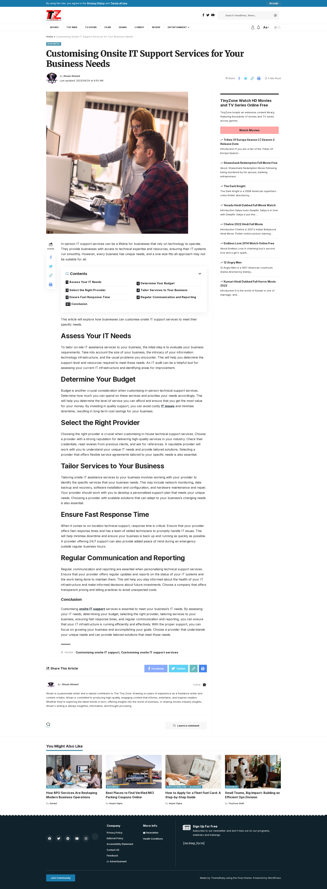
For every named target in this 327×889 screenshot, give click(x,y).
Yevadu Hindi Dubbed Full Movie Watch (250, 205)
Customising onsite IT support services (149, 652)
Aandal (53, 803)
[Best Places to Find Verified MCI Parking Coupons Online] (134, 771)
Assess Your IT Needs (85, 282)
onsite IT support (92, 609)
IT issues (167, 406)
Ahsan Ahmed (71, 76)
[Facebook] (203, 15)
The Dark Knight (234, 186)
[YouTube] (213, 15)
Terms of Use (119, 3)
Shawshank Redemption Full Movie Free (250, 162)
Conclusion (79, 304)
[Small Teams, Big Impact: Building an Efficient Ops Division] (253, 771)
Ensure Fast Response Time (89, 297)
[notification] (258, 27)
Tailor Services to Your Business (164, 290)
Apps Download (177, 787)
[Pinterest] (67, 838)
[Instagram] (86, 838)
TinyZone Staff (236, 803)
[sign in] (253, 27)
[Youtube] (76, 838)
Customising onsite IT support (97, 652)
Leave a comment (188, 725)
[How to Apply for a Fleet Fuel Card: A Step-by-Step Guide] (193, 771)
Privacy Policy (96, 3)
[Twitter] (207, 15)
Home (49, 36)
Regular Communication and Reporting (168, 297)
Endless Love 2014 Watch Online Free (249, 243)
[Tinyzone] (53, 15)
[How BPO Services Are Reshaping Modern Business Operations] (74, 771)
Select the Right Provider (87, 290)
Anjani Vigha (115, 803)
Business (53, 43)
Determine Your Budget (157, 283)
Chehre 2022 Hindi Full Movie (243, 224)
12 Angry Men (233, 262)
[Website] (204, 685)
